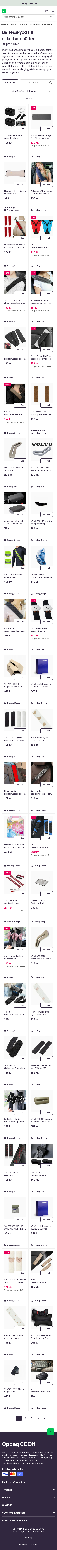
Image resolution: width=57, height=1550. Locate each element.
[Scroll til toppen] (50, 1431)
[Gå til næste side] (44, 1418)
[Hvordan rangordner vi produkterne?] (9, 91)
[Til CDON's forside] (4, 11)
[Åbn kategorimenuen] (53, 11)
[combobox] (28, 16)
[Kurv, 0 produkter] (46, 11)
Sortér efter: (18, 91)
